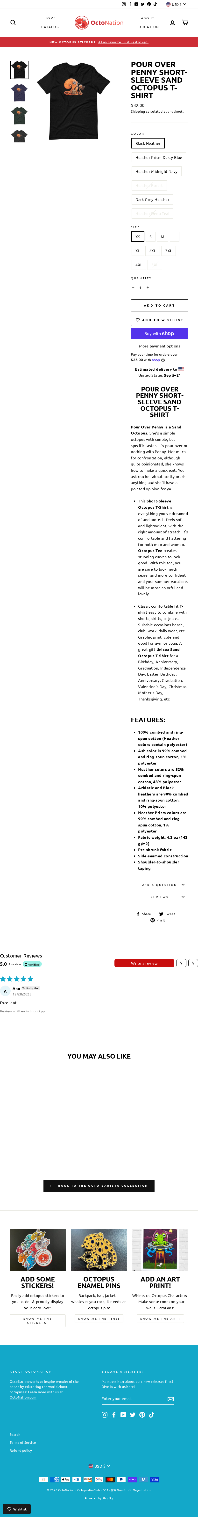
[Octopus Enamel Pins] (99, 1250)
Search (15, 1434)
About (148, 18)
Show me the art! (160, 1318)
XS (137, 236)
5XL (154, 264)
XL (137, 250)
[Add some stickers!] (38, 1250)
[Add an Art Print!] (160, 1250)
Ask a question (159, 885)
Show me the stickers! (37, 1321)
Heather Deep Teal (152, 213)
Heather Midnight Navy (156, 171)
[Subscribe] (171, 1398)
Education (147, 27)
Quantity (141, 278)
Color (137, 133)
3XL (168, 250)
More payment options (159, 345)
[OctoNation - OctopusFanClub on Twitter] (133, 1415)
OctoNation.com (23, 1397)
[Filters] (181, 963)
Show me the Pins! (99, 1318)
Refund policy (21, 1450)
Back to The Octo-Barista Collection (102, 1186)
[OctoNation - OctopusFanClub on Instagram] (104, 1415)
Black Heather (148, 143)
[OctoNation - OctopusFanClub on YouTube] (123, 1415)
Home (50, 18)
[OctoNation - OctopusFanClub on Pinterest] (142, 1415)
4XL (138, 264)
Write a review (144, 963)
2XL (152, 250)
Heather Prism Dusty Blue (158, 157)
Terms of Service (23, 1442)
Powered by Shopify (99, 1498)
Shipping (138, 111)
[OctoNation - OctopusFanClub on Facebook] (114, 1415)
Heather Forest (149, 185)
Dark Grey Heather (152, 199)
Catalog (50, 27)
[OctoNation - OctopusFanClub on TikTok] (152, 1415)
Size (135, 227)
